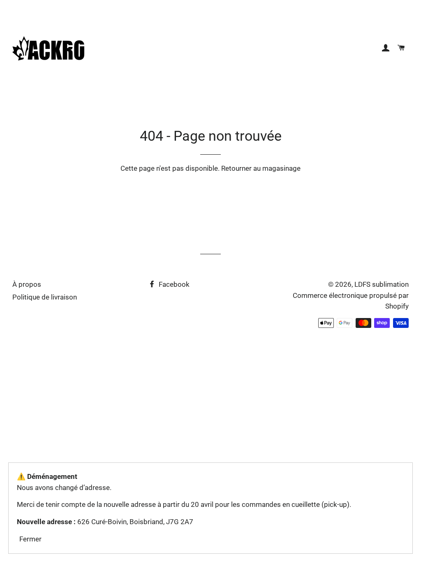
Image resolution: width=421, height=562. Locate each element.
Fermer (30, 539)
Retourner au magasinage (261, 168)
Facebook (173, 284)
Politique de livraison (44, 297)
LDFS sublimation (381, 284)
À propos (26, 284)
